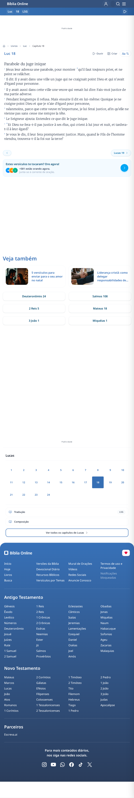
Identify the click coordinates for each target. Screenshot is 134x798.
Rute (7, 645)
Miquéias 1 (100, 321)
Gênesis (9, 606)
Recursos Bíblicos (47, 575)
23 (36, 494)
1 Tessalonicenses (48, 705)
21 (11, 494)
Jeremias (74, 623)
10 (122, 470)
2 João (104, 688)
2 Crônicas (43, 623)
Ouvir (99, 53)
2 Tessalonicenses (48, 711)
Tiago (72, 705)
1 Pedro (73, 711)
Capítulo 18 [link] (38, 45)
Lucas (8, 688)
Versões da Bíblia (47, 564)
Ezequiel (73, 634)
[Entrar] (106, 4)
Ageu (103, 640)
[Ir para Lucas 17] (7, 153)
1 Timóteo (75, 677)
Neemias (42, 634)
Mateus (9, 677)
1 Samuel (10, 651)
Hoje (7, 569)
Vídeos (72, 569)
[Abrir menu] (124, 4)
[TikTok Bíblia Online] (80, 764)
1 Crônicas (43, 617)
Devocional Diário (48, 569)
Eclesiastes (75, 606)
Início (7, 564)
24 (48, 494)
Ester (39, 640)
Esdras (40, 628)
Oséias (72, 645)
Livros (14, 45)
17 (85, 482)
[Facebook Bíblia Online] (71, 764)
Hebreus (74, 699)
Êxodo (8, 612)
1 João (104, 683)
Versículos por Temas (50, 580)
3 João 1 (34, 321)
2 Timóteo (75, 683)
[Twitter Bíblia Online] (89, 764)
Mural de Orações (80, 564)
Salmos (41, 651)
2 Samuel (10, 656)
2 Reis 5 (34, 308)
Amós (72, 656)
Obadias (105, 606)
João (7, 694)
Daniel (72, 640)
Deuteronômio (14, 628)
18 (17, 11)
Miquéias (106, 617)
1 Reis (40, 606)
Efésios (41, 688)
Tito (70, 688)
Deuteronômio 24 (34, 296)
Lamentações (77, 628)
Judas (104, 699)
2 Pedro (105, 677)
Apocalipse (107, 705)
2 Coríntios (43, 677)
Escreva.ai (10, 734)
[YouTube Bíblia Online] (53, 764)
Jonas (104, 612)
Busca (8, 580)
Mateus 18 (100, 308)
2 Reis (40, 612)
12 (23, 482)
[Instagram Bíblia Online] (44, 764)
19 (110, 482)
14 (48, 482)
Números (10, 623)
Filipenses (42, 694)
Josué (7, 634)
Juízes (8, 640)
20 (122, 482)
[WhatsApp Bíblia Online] (62, 764)
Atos (7, 699)
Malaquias (107, 651)
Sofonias (106, 634)
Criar (114, 53)
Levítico (9, 617)
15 (60, 482)
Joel (70, 651)
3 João (104, 694)
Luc (25, 45)
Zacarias (105, 645)
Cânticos (74, 612)
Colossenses (44, 699)
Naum (104, 623)
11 (11, 482)
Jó (37, 645)
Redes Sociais (77, 575)
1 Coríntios (11, 711)
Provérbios (43, 656)
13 (36, 482)
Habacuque (108, 628)
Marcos (9, 683)
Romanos (10, 705)
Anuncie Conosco (79, 580)
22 (23, 494)
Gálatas (41, 683)
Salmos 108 (100, 296)
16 (73, 482)
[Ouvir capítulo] (125, 11)
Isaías (72, 617)
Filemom (74, 694)
